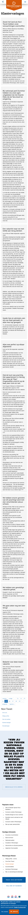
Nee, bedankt (4, 911)
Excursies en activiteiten (11, 835)
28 (16, 701)
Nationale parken (9, 840)
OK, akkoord (14, 911)
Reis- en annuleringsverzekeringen (14, 872)
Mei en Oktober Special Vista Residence (12, 808)
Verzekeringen (5, 726)
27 (13, 701)
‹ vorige (10, 698)
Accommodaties (9, 866)
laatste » (12, 704)
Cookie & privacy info (20, 907)
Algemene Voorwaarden (11, 848)
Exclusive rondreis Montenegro (13, 812)
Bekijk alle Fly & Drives (13, 787)
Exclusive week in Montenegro (13, 821)
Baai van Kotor (9, 837)
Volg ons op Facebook (14, 886)
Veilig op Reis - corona (11, 858)
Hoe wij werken (6, 719)
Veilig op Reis (5, 716)
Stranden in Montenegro (11, 843)
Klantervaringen (6, 722)
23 (24, 698)
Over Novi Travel (9, 861)
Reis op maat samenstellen (12, 824)
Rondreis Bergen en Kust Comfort (14, 814)
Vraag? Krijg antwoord (14, 880)
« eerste (4, 698)
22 (21, 698)
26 (9, 701)
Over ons (4, 712)
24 (3, 701)
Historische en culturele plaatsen (14, 845)
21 (17, 698)
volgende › (5, 704)
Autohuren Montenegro (11, 869)
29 (19, 701)
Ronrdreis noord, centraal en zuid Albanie (13, 818)
